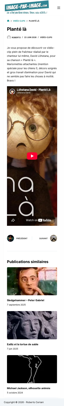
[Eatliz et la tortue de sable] (32, 325)
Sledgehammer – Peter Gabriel (25, 300)
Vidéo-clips (46, 37)
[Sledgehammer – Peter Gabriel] (32, 281)
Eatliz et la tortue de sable (22, 344)
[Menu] (58, 7)
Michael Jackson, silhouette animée (28, 388)
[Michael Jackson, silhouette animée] (32, 369)
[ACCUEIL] (8, 21)
